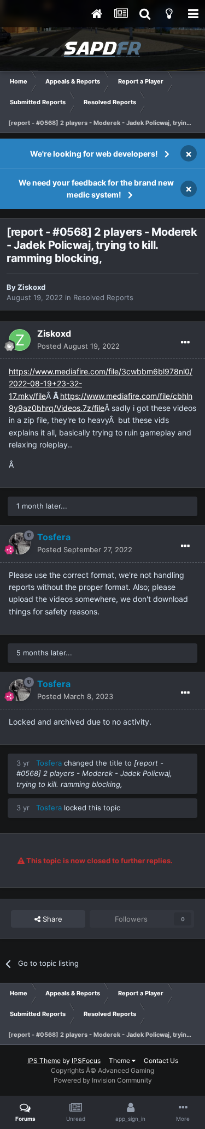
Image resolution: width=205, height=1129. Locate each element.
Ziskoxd (31, 287)
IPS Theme (44, 1060)
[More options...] (185, 342)
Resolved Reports (103, 297)
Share (51, 919)
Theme (120, 1060)
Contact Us (161, 1060)
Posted (78, 346)
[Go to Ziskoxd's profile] (20, 340)
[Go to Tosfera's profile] (20, 543)
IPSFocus (86, 1060)
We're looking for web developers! (94, 153)
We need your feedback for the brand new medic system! (96, 188)
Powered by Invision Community (103, 1080)
